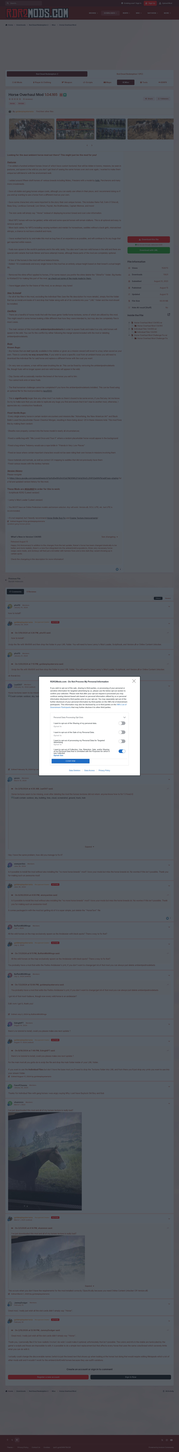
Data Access (89, 770)
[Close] (134, 681)
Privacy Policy (104, 770)
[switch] (122, 723)
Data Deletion (74, 770)
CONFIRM (70, 761)
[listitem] (89, 717)
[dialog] (89, 726)
